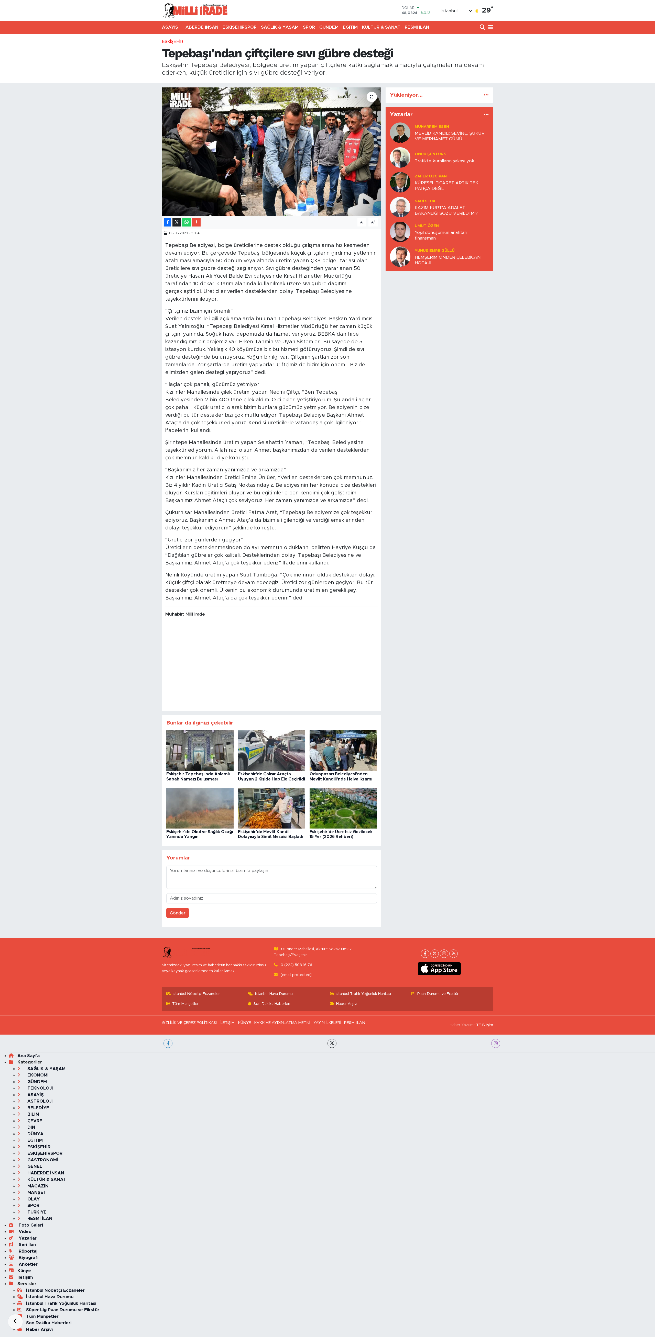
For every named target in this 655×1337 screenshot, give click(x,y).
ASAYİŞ (170, 27)
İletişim (25, 1277)
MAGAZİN (37, 1186)
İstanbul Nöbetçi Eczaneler (196, 994)
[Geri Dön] (15, 1321)
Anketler (27, 1264)
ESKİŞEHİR (172, 41)
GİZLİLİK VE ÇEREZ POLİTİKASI (189, 1023)
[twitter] (332, 1043)
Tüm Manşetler (185, 1004)
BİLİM (32, 1114)
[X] (434, 953)
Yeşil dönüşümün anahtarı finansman (441, 235)
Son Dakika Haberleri (272, 1004)
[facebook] (167, 1043)
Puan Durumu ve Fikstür (437, 994)
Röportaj (27, 1251)
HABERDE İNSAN (200, 27)
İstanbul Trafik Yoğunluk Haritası (363, 994)
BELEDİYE (37, 1108)
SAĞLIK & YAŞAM (280, 27)
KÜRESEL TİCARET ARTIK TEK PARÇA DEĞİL (446, 185)
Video (24, 1231)
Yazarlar (27, 1238)
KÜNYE (244, 1023)
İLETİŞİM (227, 1023)
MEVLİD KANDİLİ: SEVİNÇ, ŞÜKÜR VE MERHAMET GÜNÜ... (450, 136)
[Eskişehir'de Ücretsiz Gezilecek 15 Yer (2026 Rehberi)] (343, 808)
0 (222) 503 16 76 (296, 965)
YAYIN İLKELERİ (327, 1023)
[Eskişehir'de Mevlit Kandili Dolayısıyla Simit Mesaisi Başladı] (271, 808)
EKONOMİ (37, 1075)
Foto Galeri (30, 1225)
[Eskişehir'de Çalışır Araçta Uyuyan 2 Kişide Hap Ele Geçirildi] (271, 750)
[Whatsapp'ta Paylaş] (186, 222)
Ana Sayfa (28, 1055)
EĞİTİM (350, 27)
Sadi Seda (425, 201)
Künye (24, 1270)
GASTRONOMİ (42, 1160)
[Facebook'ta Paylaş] (167, 222)
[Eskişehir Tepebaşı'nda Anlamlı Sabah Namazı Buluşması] (200, 750)
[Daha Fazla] (196, 222)
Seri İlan (26, 1244)
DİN (30, 1127)
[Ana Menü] (489, 27)
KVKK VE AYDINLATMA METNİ (282, 1023)
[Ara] (483, 27)
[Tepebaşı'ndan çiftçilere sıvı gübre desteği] (271, 151)
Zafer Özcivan (431, 176)
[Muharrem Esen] (400, 132)
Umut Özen (427, 226)
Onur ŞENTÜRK (430, 154)
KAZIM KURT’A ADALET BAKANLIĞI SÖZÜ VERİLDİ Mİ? (446, 210)
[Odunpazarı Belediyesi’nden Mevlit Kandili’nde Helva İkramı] (343, 750)
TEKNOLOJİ (39, 1088)
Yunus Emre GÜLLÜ (435, 251)
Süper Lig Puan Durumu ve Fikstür (62, 1310)
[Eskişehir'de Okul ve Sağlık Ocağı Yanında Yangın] (200, 808)
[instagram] (495, 1043)
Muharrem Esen (432, 127)
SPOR (309, 27)
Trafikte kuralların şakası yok (444, 161)
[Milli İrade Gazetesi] (195, 10)
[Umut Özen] (400, 232)
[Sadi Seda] (400, 207)
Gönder (177, 913)
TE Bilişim (484, 1025)
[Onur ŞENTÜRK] (400, 157)
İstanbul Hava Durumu (274, 994)
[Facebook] (425, 953)
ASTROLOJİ (39, 1101)
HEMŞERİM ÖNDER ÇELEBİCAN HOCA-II (448, 260)
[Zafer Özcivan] (400, 182)
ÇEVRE (34, 1121)
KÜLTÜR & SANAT (381, 27)
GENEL (34, 1166)
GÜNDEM (329, 27)
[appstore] (439, 968)
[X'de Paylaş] (176, 222)
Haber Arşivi (346, 1004)
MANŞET (36, 1192)
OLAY (33, 1199)
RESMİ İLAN (417, 27)
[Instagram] (444, 953)
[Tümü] (486, 95)
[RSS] (453, 953)
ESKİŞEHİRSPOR (240, 27)
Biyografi (27, 1257)
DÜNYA (34, 1134)
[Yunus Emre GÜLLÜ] (400, 256)
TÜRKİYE (36, 1212)
